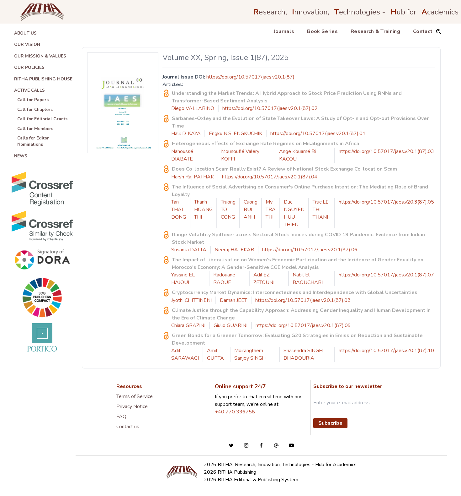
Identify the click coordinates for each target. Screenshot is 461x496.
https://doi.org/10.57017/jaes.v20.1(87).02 (270, 108)
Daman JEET (233, 300)
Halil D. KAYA (186, 133)
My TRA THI (271, 210)
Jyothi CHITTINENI (191, 300)
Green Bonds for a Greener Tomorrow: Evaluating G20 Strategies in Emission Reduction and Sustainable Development (297, 339)
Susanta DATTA (188, 249)
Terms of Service (134, 396)
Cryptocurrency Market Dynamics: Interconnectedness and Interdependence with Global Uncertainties (294, 292)
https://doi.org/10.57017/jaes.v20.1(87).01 (318, 133)
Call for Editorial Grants (42, 119)
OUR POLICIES (29, 67)
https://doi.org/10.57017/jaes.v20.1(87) (250, 77)
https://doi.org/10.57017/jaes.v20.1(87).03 (386, 151)
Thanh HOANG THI (203, 210)
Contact (422, 31)
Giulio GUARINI (230, 325)
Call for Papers (33, 100)
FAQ (121, 416)
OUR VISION (27, 44)
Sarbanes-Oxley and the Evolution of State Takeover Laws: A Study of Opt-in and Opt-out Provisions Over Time (300, 122)
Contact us (127, 426)
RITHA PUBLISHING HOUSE (43, 79)
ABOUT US (25, 33)
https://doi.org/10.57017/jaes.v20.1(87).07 (386, 274)
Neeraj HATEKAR (234, 249)
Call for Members (35, 129)
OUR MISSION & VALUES (40, 56)
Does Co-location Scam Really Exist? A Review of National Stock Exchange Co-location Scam (284, 169)
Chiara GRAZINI (188, 325)
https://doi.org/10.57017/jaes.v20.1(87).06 (310, 249)
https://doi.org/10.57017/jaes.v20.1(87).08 (303, 300)
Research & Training (375, 31)
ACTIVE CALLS (29, 90)
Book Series (322, 31)
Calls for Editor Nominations (33, 141)
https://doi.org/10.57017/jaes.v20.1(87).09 (303, 325)
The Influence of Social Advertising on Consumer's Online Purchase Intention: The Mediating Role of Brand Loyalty (300, 190)
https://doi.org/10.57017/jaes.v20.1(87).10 (386, 350)
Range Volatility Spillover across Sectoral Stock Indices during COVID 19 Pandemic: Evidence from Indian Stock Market (298, 238)
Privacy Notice (132, 406)
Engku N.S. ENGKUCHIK (235, 133)
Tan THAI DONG (178, 210)
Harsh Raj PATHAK (192, 176)
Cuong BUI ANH (250, 210)
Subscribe (330, 423)
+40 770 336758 (235, 411)
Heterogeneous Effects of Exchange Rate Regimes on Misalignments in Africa (265, 143)
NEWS (20, 156)
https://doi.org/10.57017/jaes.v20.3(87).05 (386, 202)
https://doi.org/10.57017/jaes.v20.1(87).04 (269, 176)
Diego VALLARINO (192, 108)
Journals (284, 31)
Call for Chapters (35, 109)
